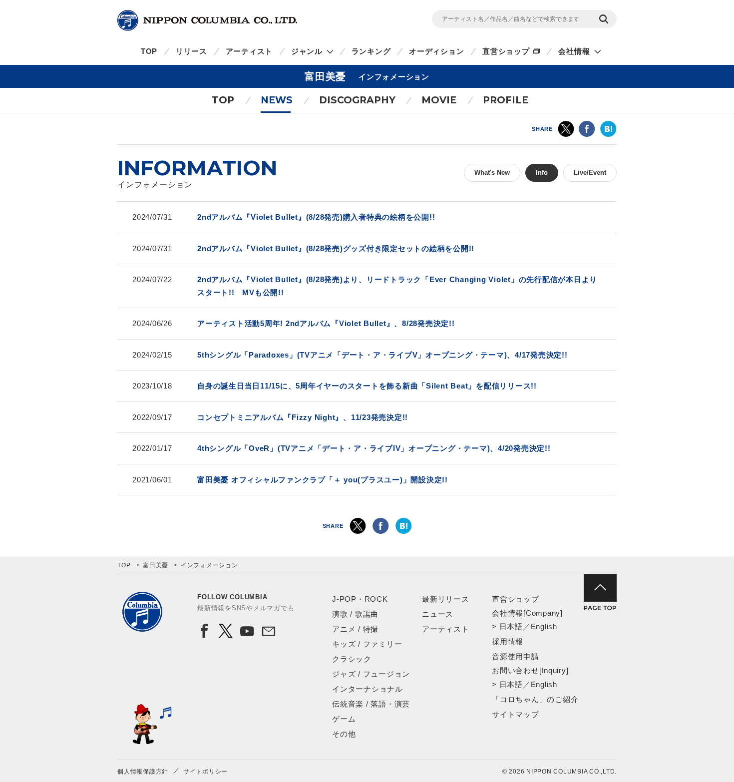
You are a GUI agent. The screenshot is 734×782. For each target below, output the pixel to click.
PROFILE (505, 100)
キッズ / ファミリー (367, 644)
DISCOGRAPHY (357, 100)
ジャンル (307, 51)
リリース (191, 51)
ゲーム (344, 719)
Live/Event (590, 172)
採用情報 (507, 641)
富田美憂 (155, 565)
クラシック (351, 659)
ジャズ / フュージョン (371, 674)
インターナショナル (367, 689)
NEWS (277, 100)
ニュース (437, 614)
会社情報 (574, 51)
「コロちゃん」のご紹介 (535, 699)
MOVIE (438, 100)
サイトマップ (515, 714)
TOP (149, 51)
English (544, 626)
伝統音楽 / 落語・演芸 (371, 704)
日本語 (511, 626)
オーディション (436, 51)
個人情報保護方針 (142, 771)
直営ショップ (506, 51)
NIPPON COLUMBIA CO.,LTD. (207, 20)
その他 (344, 734)
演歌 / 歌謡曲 (355, 614)
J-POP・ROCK (360, 599)
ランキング (371, 51)
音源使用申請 (515, 656)
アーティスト (249, 51)
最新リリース (445, 599)
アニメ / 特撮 (355, 629)
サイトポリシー (205, 771)
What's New (492, 172)
